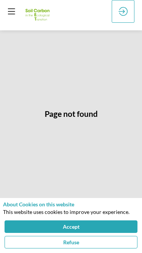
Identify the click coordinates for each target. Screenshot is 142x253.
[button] (11, 11)
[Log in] (123, 11)
